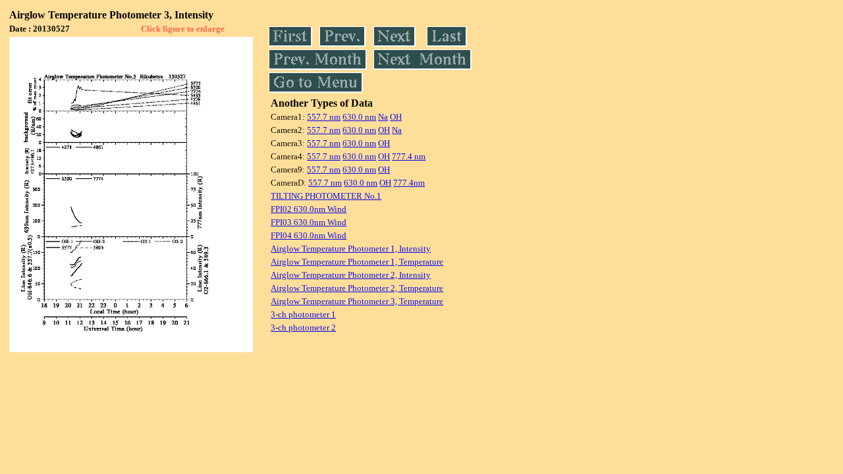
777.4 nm (408, 156)
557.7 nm (323, 117)
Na (383, 117)
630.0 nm (359, 117)
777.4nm (409, 183)
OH (396, 117)
